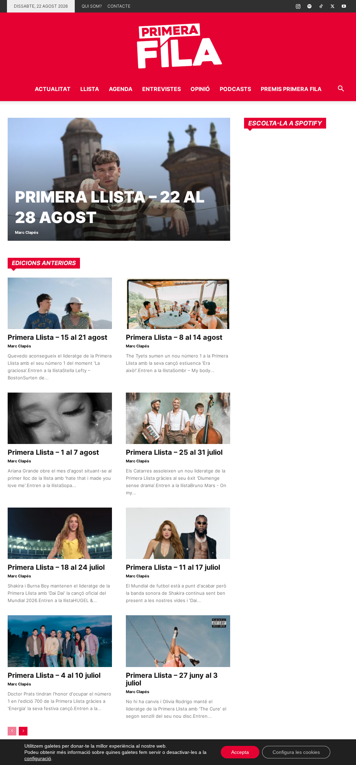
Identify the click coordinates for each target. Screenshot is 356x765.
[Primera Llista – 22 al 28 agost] (119, 179)
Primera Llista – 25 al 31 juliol (174, 452)
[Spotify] (309, 6)
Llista (89, 88)
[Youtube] (344, 6)
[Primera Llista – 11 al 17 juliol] (178, 533)
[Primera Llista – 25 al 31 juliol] (178, 418)
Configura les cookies (296, 752)
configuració (37, 758)
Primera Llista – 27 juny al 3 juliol (172, 679)
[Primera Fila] (178, 45)
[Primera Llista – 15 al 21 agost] (60, 303)
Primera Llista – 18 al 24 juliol (56, 567)
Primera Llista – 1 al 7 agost (53, 452)
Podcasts (235, 88)
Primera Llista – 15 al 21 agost (57, 337)
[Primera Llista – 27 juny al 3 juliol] (178, 641)
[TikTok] (321, 6)
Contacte (118, 6)
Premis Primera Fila (291, 88)
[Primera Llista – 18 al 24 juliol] (60, 533)
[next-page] (23, 731)
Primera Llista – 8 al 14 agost (174, 337)
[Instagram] (298, 6)
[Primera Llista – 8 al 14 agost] (178, 303)
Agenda (120, 88)
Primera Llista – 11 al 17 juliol (173, 567)
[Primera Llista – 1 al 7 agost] (60, 418)
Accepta (240, 752)
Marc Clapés (26, 232)
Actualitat (53, 88)
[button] (340, 89)
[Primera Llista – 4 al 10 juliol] (60, 641)
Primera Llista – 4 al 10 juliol (54, 675)
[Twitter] (332, 6)
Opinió (200, 88)
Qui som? (92, 6)
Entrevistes (161, 88)
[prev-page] (12, 731)
